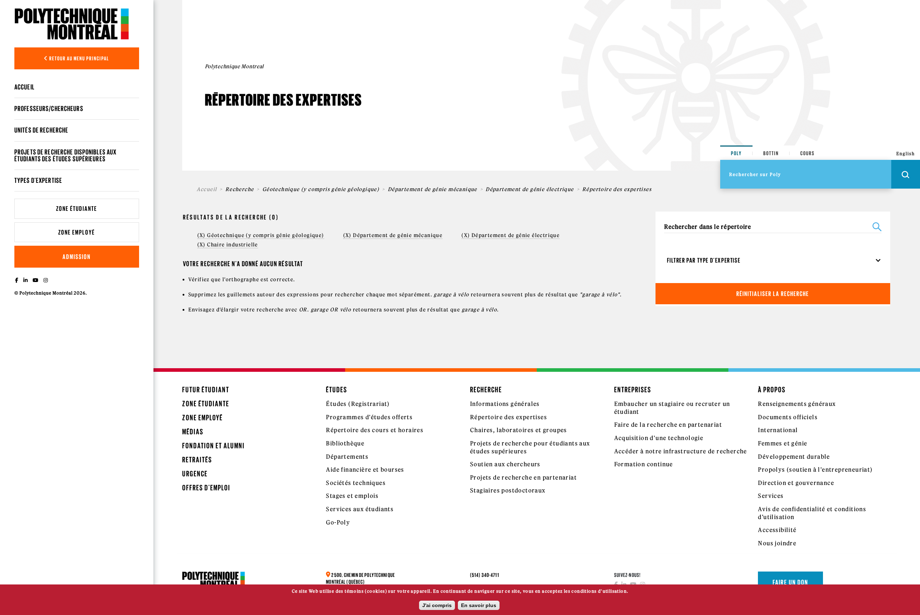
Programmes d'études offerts (369, 417)
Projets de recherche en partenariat (523, 477)
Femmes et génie (782, 443)
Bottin (771, 153)
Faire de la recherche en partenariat (668, 424)
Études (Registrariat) (358, 403)
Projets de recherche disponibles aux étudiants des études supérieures (65, 155)
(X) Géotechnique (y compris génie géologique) (260, 235)
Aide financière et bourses (365, 469)
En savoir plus (478, 605)
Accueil (24, 87)
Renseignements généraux (797, 403)
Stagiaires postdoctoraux (508, 490)
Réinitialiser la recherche (772, 293)
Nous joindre (777, 543)
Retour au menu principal (78, 58)
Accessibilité (777, 529)
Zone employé (76, 232)
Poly (736, 153)
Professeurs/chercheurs (48, 108)
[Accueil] (71, 23)
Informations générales (505, 403)
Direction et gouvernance (796, 482)
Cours (807, 153)
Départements (347, 456)
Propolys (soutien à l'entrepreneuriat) (815, 469)
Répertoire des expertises (508, 417)
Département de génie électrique (530, 189)
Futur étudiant (205, 389)
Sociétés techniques (356, 482)
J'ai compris (437, 605)
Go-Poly (338, 522)
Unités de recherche (41, 130)
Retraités (197, 460)
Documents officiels (788, 417)
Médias (192, 431)
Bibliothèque (345, 443)
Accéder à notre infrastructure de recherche (680, 451)
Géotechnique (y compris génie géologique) (320, 189)
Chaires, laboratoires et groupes (518, 430)
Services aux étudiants (360, 509)
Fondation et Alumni (213, 445)
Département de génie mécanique (432, 189)
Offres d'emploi (206, 488)
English (905, 153)
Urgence (195, 474)
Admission (77, 256)
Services (770, 495)
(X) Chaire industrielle (227, 244)
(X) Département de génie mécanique (393, 235)
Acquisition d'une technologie (659, 437)
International (778, 430)
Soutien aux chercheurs (505, 464)
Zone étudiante (76, 208)
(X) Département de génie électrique (510, 235)
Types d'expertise (38, 180)
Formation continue (643, 464)
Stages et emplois (352, 495)
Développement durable (794, 456)
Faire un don (790, 582)
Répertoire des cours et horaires (374, 430)
